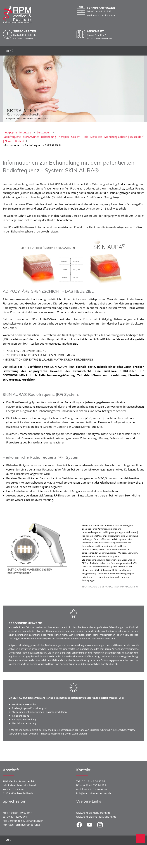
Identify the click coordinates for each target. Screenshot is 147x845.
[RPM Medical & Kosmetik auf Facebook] (79, 825)
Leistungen (43, 132)
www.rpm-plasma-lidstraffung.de (96, 816)
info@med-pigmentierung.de (101, 14)
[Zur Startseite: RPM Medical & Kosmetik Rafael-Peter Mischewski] (17, 14)
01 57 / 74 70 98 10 (95, 789)
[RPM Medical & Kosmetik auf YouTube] (90, 825)
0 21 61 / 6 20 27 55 (101, 11)
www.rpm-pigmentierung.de (93, 812)
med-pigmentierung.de (17, 132)
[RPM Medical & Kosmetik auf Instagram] (100, 825)
